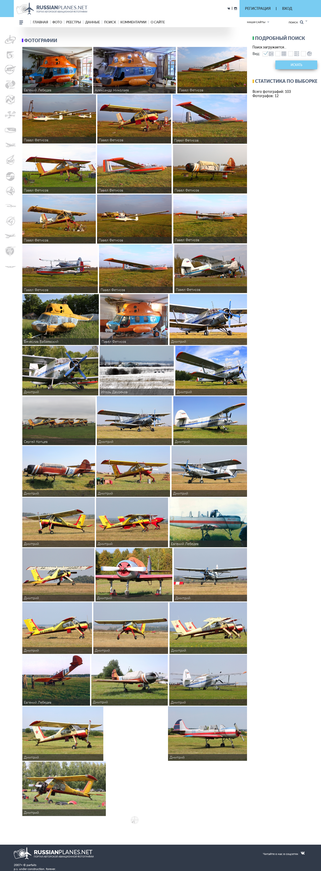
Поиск (294, 22)
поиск (110, 22)
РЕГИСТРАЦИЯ (258, 8)
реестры (73, 22)
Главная (40, 22)
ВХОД (287, 8)
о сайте (158, 22)
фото (57, 22)
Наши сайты (256, 22)
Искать (296, 65)
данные (92, 22)
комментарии (133, 22)
